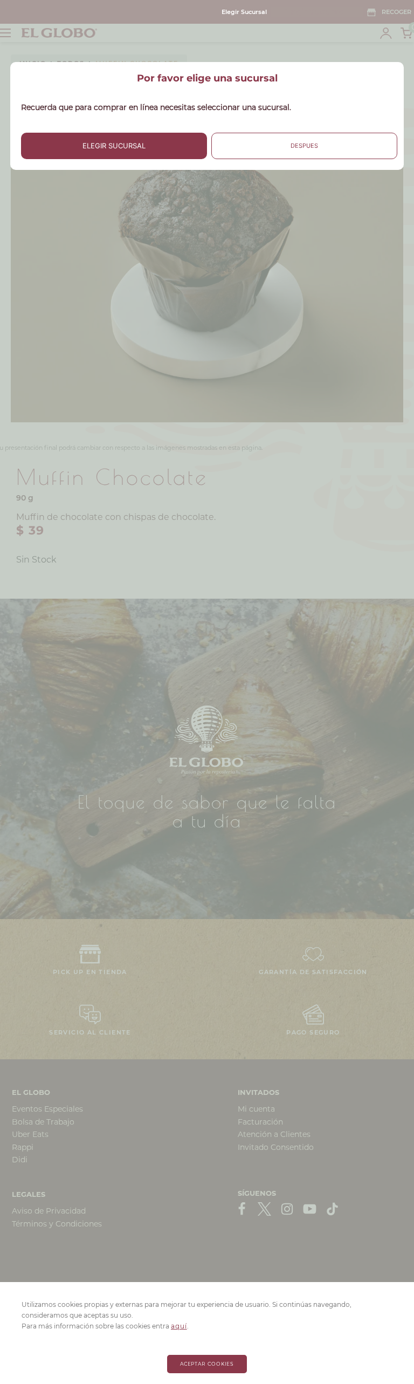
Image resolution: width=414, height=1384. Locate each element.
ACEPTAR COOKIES (207, 1364)
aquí (179, 1326)
